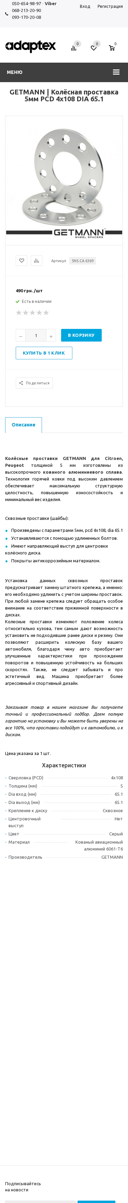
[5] (46, 312)
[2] (26, 312)
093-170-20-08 (26, 17)
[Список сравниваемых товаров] (75, 50)
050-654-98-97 (26, 3)
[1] (19, 312)
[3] (32, 312)
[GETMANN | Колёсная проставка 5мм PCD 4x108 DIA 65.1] (64, 239)
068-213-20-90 (26, 10)
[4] (39, 312)
